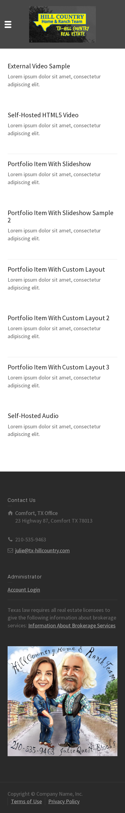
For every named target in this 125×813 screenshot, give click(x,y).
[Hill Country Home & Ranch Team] (62, 23)
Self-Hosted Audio (33, 415)
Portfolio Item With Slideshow (49, 164)
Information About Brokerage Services (72, 625)
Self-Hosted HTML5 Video (43, 115)
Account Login (24, 589)
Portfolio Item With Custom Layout (56, 269)
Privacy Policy (63, 801)
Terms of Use (26, 801)
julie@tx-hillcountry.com (42, 550)
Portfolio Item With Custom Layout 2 (59, 318)
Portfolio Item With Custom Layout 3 (59, 367)
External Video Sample (39, 66)
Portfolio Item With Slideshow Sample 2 (60, 216)
